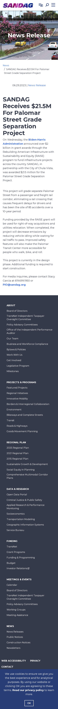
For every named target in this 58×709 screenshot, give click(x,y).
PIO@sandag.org (14, 284)
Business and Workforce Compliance (27, 344)
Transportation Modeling (21, 519)
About (11, 305)
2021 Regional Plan (17, 453)
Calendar (12, 585)
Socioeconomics (15, 513)
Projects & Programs (21, 382)
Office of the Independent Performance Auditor (29, 331)
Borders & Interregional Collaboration (28, 404)
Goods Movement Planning (22, 431)
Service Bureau (15, 530)
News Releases (15, 631)
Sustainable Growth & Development (27, 464)
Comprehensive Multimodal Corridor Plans (27, 476)
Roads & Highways (17, 426)
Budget (11, 563)
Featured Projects (17, 387)
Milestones (13, 371)
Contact (7, 666)
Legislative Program (18, 365)
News (6, 65)
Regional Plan (16, 442)
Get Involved (14, 360)
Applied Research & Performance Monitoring (25, 507)
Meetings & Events (19, 579)
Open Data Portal (17, 494)
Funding (12, 541)
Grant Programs (16, 552)
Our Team (12, 338)
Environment (14, 409)
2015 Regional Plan (17, 458)
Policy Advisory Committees (22, 324)
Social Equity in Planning (21, 469)
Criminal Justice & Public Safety (24, 500)
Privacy (35, 660)
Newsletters (13, 648)
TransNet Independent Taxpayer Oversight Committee (25, 318)
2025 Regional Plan (18, 447)
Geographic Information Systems (25, 524)
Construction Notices (18, 642)
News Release (37, 85)
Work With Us (14, 355)
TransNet (12, 546)
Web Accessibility (13, 660)
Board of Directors (17, 311)
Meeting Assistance (17, 615)
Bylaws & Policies (16, 349)
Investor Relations (17, 568)
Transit (10, 420)
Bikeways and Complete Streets (25, 415)
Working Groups (16, 609)
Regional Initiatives (17, 393)
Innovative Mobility (17, 398)
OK (29, 703)
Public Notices (15, 637)
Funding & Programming (21, 557)
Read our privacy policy (28, 690)
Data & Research (18, 489)
